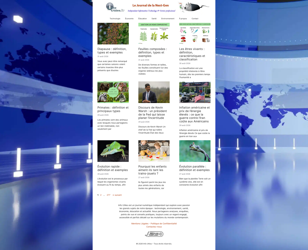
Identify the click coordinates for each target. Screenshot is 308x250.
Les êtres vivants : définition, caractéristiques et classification (192, 54)
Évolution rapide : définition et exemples (112, 168)
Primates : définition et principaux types (113, 109)
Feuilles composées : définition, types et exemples (152, 52)
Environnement (167, 18)
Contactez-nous (154, 227)
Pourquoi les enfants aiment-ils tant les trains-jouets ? (152, 170)
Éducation (142, 18)
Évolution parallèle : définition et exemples (194, 168)
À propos (183, 18)
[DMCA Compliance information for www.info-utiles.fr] (154, 236)
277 (109, 195)
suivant (117, 195)
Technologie (115, 18)
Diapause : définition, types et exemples (112, 50)
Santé (154, 18)
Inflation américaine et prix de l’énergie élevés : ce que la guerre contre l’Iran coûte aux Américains (194, 114)
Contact (195, 18)
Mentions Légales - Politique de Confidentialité (154, 223)
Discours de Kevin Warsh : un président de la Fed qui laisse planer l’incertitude (152, 113)
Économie (129, 18)
